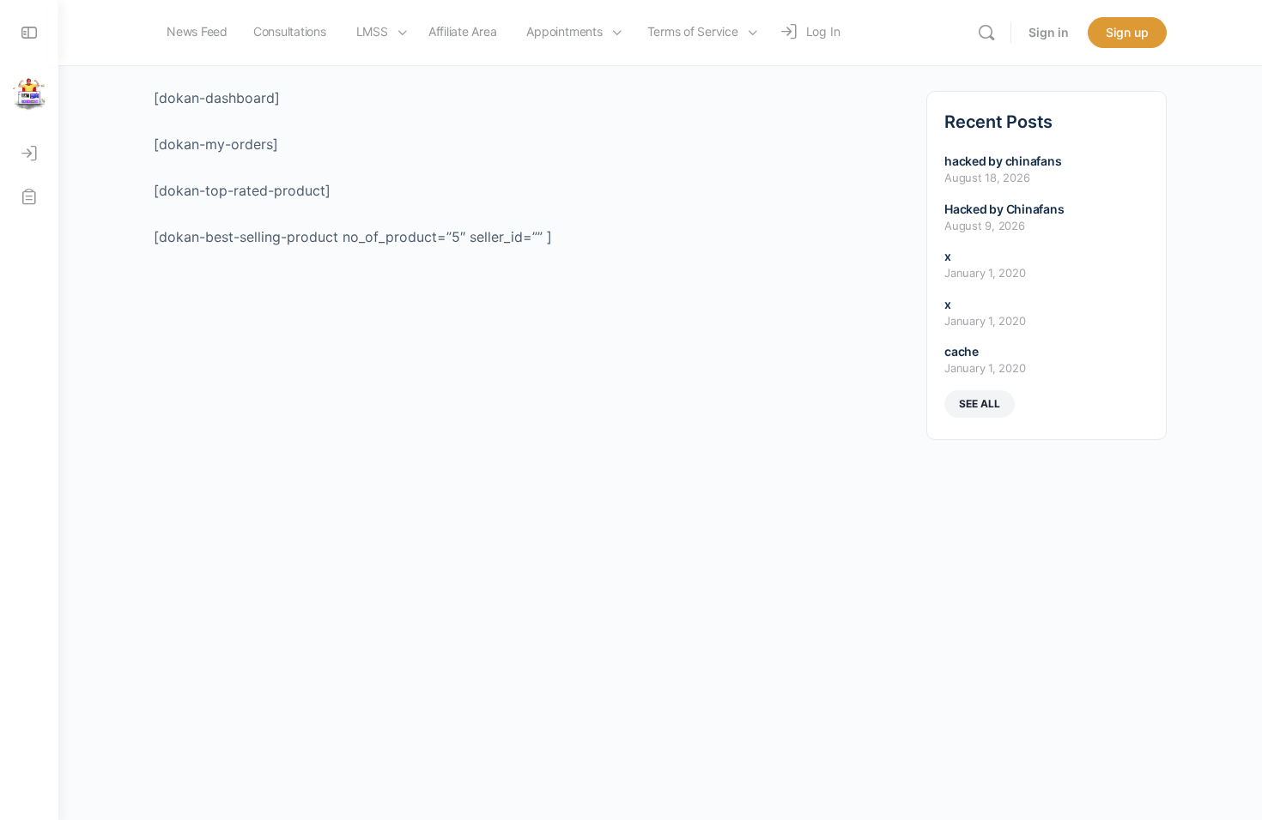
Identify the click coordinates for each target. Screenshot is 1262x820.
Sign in (1048, 32)
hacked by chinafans (1002, 161)
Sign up (1127, 32)
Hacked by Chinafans (1004, 209)
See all (979, 403)
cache (961, 351)
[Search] (986, 32)
